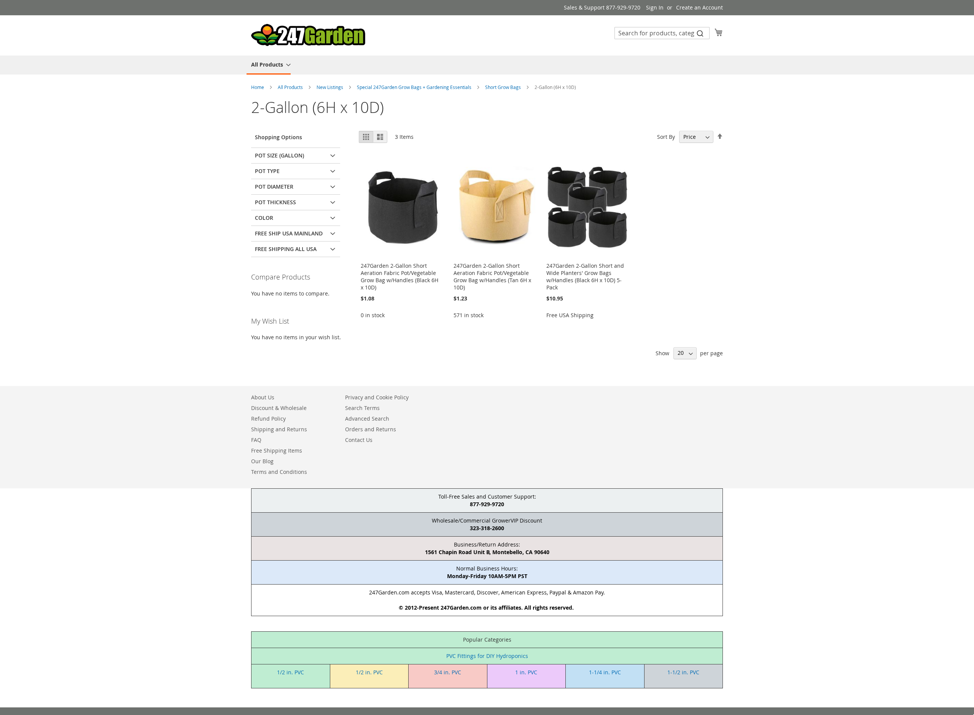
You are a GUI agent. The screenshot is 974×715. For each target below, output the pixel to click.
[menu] (487, 65)
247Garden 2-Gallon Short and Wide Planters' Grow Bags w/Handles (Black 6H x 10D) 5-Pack (585, 276)
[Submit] (700, 33)
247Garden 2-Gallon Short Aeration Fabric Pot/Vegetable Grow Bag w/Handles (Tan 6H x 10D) (492, 276)
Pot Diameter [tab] (274, 186)
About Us (262, 397)
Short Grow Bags (503, 87)
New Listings (330, 87)
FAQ (256, 439)
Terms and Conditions (279, 471)
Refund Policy (268, 418)
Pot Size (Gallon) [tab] (279, 155)
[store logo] (308, 35)
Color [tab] (264, 217)
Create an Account (699, 7)
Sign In (655, 7)
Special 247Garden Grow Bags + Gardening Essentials (415, 87)
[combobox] (662, 33)
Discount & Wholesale (279, 408)
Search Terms (362, 408)
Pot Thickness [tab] (275, 202)
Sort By (666, 136)
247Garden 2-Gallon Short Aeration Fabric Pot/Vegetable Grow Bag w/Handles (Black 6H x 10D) (399, 276)
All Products (291, 87)
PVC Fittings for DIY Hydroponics (487, 655)
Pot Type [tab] (267, 171)
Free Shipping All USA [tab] (286, 249)
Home (258, 87)
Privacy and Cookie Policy (377, 397)
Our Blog (262, 461)
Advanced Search (367, 418)
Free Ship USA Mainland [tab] (289, 233)
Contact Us (358, 439)
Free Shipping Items (276, 450)
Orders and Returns (370, 429)
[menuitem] (269, 65)
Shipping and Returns (279, 429)
